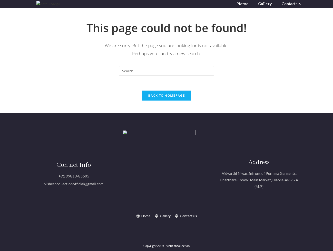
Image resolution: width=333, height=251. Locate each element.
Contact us (291, 4)
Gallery (265, 4)
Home (242, 4)
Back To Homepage (166, 95)
